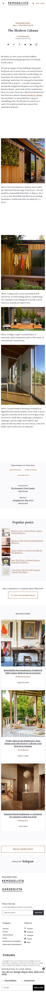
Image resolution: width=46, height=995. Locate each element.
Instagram (30, 932)
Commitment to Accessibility (12, 941)
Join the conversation (24, 595)
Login (42, 3)
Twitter (29, 938)
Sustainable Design (23, 23)
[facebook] (14, 44)
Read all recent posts (23, 849)
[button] (33, 3)
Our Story (6, 928)
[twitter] (25, 44)
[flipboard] (8, 44)
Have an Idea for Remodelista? (12, 944)
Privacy (5, 938)
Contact (5, 931)
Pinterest (30, 928)
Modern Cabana (34, 95)
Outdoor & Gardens (31, 469)
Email (28, 942)
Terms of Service (8, 934)
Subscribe (38, 988)
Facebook (30, 935)
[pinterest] (19, 44)
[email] (31, 44)
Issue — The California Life (23, 25)
